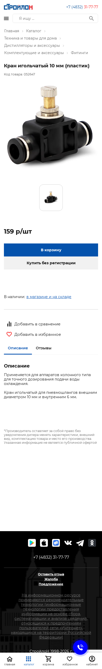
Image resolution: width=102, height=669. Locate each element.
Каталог (33, 31)
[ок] (92, 543)
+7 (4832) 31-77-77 (51, 557)
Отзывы (44, 348)
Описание (18, 348)
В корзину (51, 250)
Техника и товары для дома (30, 38)
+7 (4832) (82, 7)
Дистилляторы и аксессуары (32, 45)
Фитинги (79, 52)
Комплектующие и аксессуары (34, 52)
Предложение (51, 584)
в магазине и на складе (48, 296)
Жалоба (51, 579)
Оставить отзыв (51, 574)
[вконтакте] (68, 543)
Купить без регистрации (51, 263)
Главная (11, 31)
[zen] (80, 543)
